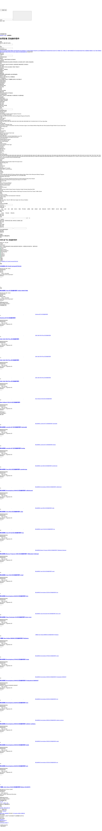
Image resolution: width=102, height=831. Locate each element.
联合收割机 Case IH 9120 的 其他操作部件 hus (12, 532)
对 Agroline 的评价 (17, 813)
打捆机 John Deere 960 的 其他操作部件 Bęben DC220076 (15, 787)
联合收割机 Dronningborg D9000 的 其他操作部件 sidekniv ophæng (17, 723)
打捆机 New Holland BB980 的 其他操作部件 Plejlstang (14, 638)
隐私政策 (7, 813)
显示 (1, 234)
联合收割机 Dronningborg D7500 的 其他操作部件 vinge (14, 659)
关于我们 (2, 807)
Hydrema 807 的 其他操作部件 (8, 317)
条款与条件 (2, 813)
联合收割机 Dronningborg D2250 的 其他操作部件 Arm (14, 596)
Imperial (4, 811)
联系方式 (8, 807)
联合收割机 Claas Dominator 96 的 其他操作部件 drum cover (15, 617)
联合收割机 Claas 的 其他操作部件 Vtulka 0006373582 (14, 290)
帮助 (5, 807)
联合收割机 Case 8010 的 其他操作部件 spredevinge (13, 469)
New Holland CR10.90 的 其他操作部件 (10, 402)
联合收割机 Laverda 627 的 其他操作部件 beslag (12, 448)
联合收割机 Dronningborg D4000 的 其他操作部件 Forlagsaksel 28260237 (19, 680)
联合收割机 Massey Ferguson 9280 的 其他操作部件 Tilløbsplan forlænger (19, 553)
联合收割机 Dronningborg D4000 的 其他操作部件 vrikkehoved (16, 490)
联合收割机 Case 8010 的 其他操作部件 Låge (11, 511)
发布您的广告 (3, 305)
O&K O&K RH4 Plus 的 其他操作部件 (9, 339)
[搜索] (22, 15)
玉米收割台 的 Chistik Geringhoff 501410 (10, 266)
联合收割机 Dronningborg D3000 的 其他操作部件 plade (14, 745)
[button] (51, 27)
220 (4, 802)
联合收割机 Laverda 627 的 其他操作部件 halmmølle (13, 427)
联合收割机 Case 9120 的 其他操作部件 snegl (11, 575)
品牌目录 (23, 813)
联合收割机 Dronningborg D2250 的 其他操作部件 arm (14, 766)
